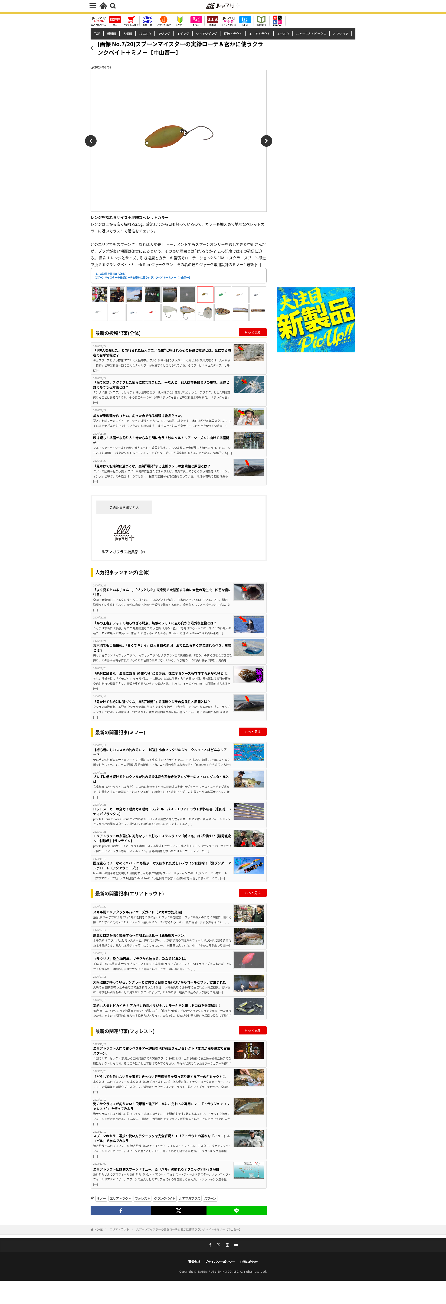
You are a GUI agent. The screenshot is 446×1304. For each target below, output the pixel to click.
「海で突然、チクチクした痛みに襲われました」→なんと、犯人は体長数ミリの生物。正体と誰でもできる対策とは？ (161, 384)
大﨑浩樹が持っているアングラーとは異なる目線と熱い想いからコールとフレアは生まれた (159, 982)
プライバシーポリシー (220, 1261)
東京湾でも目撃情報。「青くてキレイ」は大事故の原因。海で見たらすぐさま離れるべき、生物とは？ (162, 647)
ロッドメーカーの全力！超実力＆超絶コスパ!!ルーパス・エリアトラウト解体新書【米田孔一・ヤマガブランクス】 (162, 811)
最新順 (111, 33)
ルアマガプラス (189, 1198)
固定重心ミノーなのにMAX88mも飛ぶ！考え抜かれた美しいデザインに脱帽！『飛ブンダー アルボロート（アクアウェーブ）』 (162, 865)
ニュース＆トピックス (311, 33)
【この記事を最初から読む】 (143, 276)
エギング (183, 33)
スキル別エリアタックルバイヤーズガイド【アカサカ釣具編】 (138, 912)
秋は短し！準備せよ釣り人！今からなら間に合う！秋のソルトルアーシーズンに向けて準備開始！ (161, 440)
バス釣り (145, 33)
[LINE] (237, 1210)
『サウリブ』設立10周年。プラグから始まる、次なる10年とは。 (140, 958)
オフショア (340, 33)
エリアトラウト (259, 33)
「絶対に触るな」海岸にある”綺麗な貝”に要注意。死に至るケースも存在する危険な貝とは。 (161, 673)
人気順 (127, 33)
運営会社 (194, 1261)
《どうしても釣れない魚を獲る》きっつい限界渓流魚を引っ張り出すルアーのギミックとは (159, 1076)
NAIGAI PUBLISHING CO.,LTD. (219, 1271)
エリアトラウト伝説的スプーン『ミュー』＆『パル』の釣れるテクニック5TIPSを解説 (156, 1169)
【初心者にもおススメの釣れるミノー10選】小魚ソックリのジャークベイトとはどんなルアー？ (160, 752)
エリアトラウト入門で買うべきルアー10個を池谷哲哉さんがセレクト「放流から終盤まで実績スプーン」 (161, 1050)
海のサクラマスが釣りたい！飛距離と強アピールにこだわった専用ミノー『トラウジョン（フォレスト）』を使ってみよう (161, 1106)
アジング (164, 33)
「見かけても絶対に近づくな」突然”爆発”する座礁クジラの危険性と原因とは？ (151, 466)
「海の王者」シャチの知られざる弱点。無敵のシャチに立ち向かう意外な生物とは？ (155, 623)
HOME (99, 1229)
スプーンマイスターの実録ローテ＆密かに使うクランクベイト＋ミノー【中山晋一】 (189, 1229)
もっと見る (253, 332)
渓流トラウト (233, 33)
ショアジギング (206, 33)
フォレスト (142, 1198)
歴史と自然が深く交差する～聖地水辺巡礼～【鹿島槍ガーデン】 (140, 935)
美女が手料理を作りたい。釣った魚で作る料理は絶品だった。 (138, 415)
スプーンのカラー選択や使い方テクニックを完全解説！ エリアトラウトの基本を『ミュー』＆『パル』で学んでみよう (161, 1138)
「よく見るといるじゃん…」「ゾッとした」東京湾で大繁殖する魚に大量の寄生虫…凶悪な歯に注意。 (162, 592)
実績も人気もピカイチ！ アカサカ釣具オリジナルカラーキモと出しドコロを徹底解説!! (156, 1005)
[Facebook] (121, 1210)
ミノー (101, 1198)
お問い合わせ (249, 1261)
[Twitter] (178, 1210)
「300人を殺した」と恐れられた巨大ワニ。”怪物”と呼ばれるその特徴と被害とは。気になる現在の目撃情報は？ (162, 352)
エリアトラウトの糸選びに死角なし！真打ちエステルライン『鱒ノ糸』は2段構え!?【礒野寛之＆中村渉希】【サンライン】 (162, 838)
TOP (97, 33)
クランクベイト (164, 1198)
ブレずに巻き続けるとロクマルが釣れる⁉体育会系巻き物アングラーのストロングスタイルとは (161, 779)
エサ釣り (283, 33)
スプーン (210, 1198)
